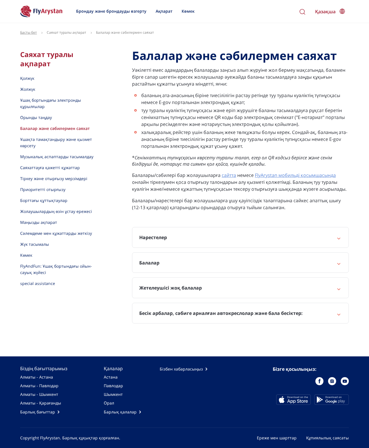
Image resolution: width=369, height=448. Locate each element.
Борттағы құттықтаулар (43, 200)
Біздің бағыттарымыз (43, 368)
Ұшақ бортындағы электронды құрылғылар (50, 103)
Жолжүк (27, 89)
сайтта (229, 175)
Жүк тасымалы (34, 244)
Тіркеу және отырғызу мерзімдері (53, 178)
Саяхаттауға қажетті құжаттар (50, 167)
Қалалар (113, 368)
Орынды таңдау (36, 117)
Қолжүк (27, 78)
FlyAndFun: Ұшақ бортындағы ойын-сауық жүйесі (56, 269)
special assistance (37, 283)
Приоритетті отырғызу (42, 189)
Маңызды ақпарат (38, 222)
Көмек (188, 11)
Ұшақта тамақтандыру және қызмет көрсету (56, 142)
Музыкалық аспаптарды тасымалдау (56, 156)
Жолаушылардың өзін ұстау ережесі (56, 211)
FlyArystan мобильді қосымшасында (295, 175)
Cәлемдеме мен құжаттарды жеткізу (56, 233)
